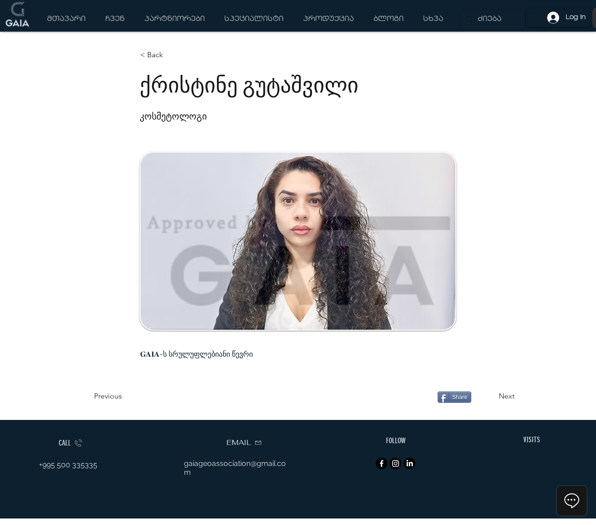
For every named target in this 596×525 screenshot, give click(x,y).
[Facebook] (381, 463)
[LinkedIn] (409, 463)
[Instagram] (395, 463)
